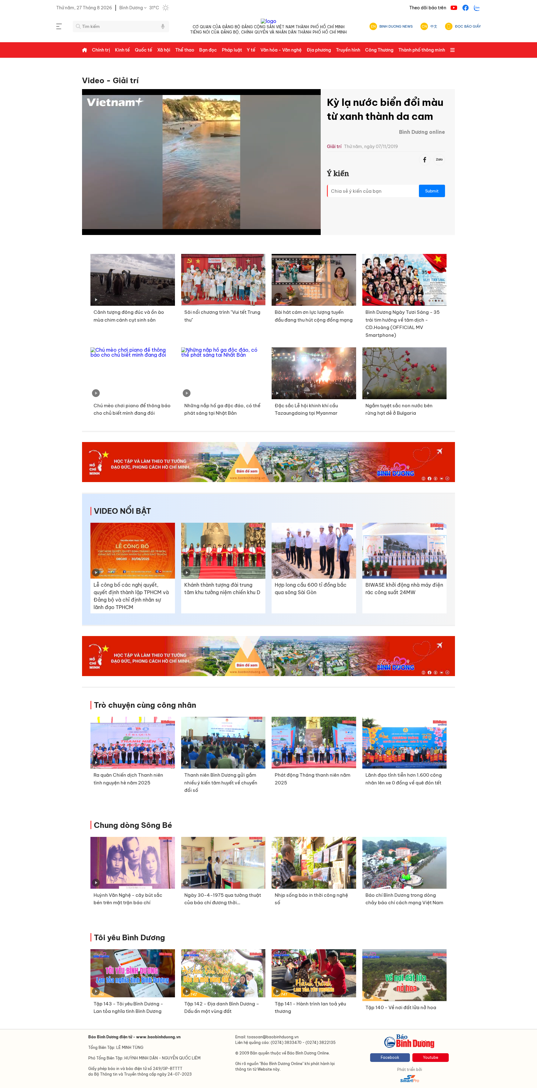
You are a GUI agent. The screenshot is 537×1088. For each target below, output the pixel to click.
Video (93, 80)
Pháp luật (232, 50)
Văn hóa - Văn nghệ (281, 50)
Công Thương (379, 50)
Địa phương (319, 50)
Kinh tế (122, 50)
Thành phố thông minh (421, 50)
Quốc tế (143, 50)
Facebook (390, 1057)
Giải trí (126, 80)
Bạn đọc (208, 50)
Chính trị (101, 50)
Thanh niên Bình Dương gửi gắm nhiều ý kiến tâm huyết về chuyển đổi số (220, 782)
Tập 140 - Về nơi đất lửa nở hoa (400, 1007)
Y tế (251, 50)
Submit (432, 191)
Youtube (430, 1057)
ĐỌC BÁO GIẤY (468, 26)
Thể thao (184, 50)
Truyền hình (348, 50)
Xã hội (163, 50)
